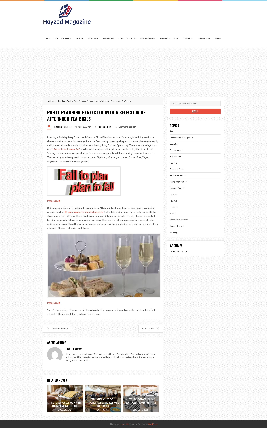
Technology (189, 38)
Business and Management (181, 137)
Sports (176, 38)
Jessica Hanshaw (63, 126)
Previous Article (60, 328)
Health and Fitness (178, 175)
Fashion (173, 163)
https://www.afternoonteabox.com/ (84, 211)
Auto (56, 38)
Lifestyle (164, 38)
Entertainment (93, 38)
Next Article (148, 328)
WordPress (152, 424)
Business (65, 38)
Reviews (173, 201)
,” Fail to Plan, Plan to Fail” (66, 149)
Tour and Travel (204, 38)
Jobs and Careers (177, 188)
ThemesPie (124, 424)
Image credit (53, 200)
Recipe (120, 38)
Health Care (132, 38)
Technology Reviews (179, 219)
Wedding (218, 38)
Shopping (174, 207)
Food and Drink (64, 101)
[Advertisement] (133, 71)
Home (48, 38)
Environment (108, 38)
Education (79, 38)
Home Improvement (148, 38)
